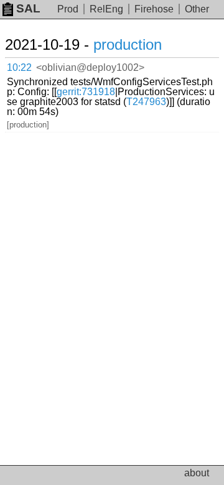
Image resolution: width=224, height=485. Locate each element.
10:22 (19, 67)
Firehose (154, 9)
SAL (28, 8)
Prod (67, 9)
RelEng (106, 9)
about (196, 473)
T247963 (146, 101)
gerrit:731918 (86, 91)
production (127, 44)
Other (197, 9)
